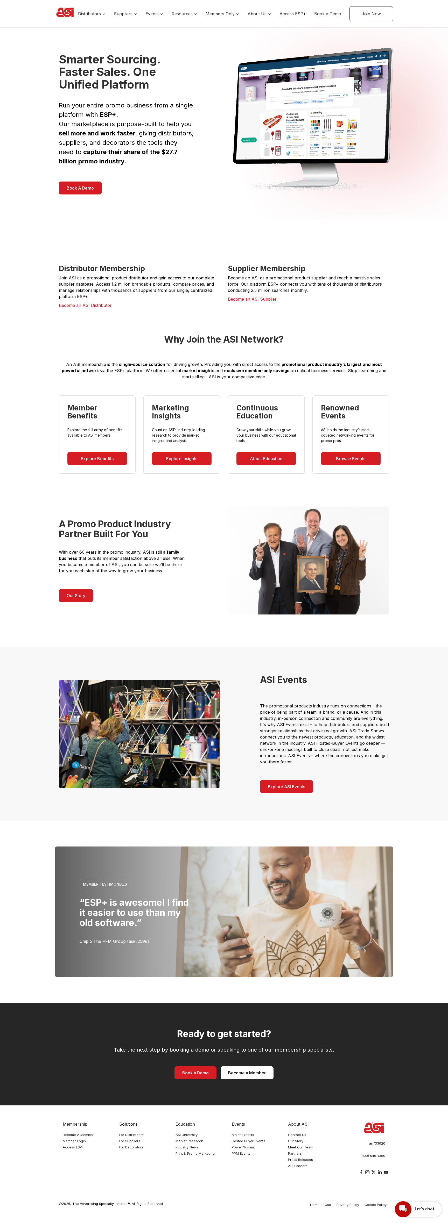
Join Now (371, 13)
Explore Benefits (97, 458)
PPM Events (241, 1153)
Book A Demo (80, 188)
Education (185, 1124)
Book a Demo (327, 13)
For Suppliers (129, 1141)
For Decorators (131, 1147)
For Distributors (131, 1135)
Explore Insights (181, 458)
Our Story (76, 595)
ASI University (187, 1135)
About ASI (298, 1124)
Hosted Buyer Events (248, 1141)
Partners (295, 1153)
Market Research (189, 1141)
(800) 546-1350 (372, 1156)
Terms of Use (320, 1205)
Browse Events (350, 458)
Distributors (90, 13)
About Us (258, 13)
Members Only (221, 13)
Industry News (187, 1147)
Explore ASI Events (286, 786)
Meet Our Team (300, 1147)
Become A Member (78, 1135)
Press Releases (300, 1159)
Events (152, 13)
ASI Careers (297, 1166)
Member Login (74, 1141)
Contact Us (297, 1135)
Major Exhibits (243, 1135)
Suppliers (124, 13)
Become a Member (247, 1072)
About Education (266, 458)
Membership (75, 1124)
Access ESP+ (292, 13)
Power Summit (243, 1147)
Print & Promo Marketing (195, 1153)
